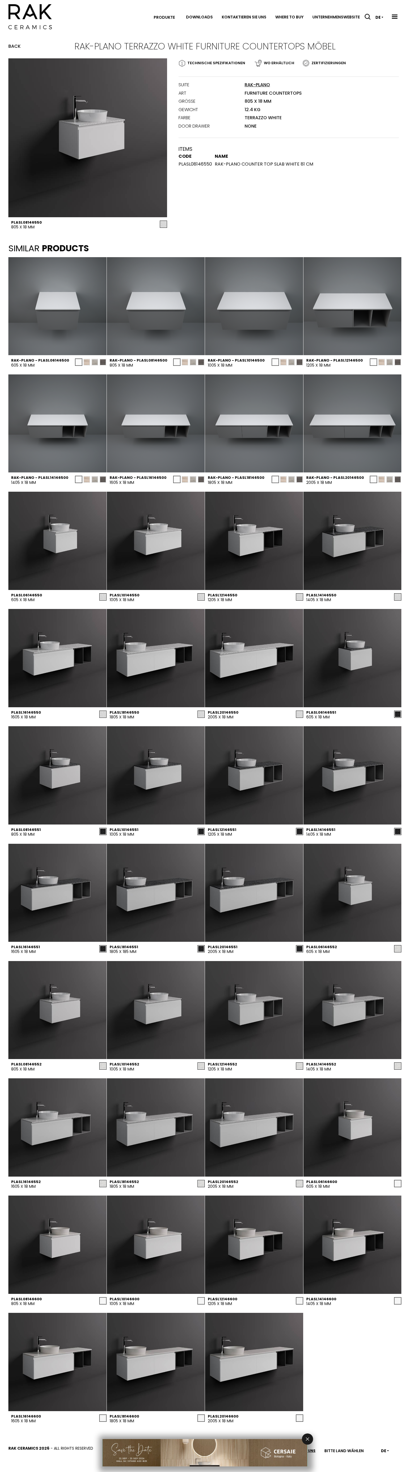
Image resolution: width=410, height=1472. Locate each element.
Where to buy (289, 17)
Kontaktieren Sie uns (244, 17)
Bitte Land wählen (344, 1451)
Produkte (164, 17)
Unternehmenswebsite (336, 17)
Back (14, 46)
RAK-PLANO (257, 85)
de (378, 17)
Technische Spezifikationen (216, 63)
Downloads (199, 17)
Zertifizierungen (329, 63)
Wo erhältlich (279, 63)
